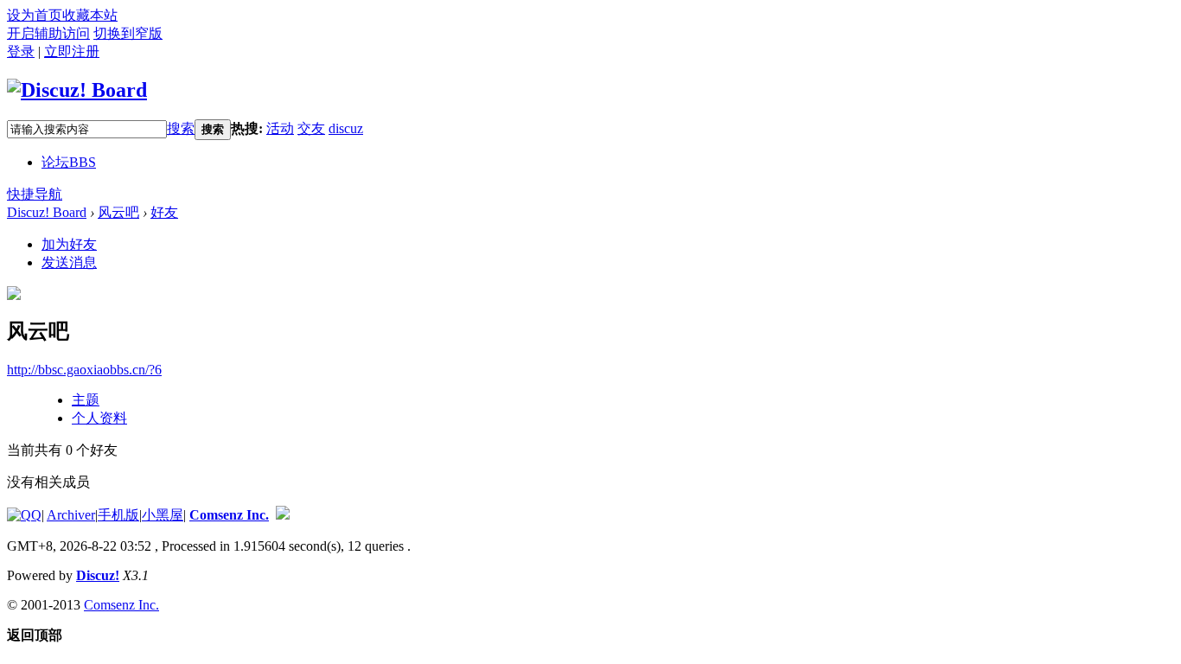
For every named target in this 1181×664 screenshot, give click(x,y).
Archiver (71, 515)
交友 (311, 128)
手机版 (118, 515)
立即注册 (71, 51)
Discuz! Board (46, 212)
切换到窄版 (128, 33)
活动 (280, 128)
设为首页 (34, 15)
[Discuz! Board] (77, 90)
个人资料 (99, 418)
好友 (164, 212)
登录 (21, 51)
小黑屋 (162, 515)
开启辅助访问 (48, 33)
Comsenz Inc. (229, 515)
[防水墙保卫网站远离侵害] (283, 515)
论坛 (68, 162)
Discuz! (97, 575)
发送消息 (69, 262)
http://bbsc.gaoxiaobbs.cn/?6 (84, 369)
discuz (346, 128)
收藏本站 (90, 15)
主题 (85, 400)
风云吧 (118, 212)
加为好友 (69, 244)
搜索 (181, 128)
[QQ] (24, 515)
